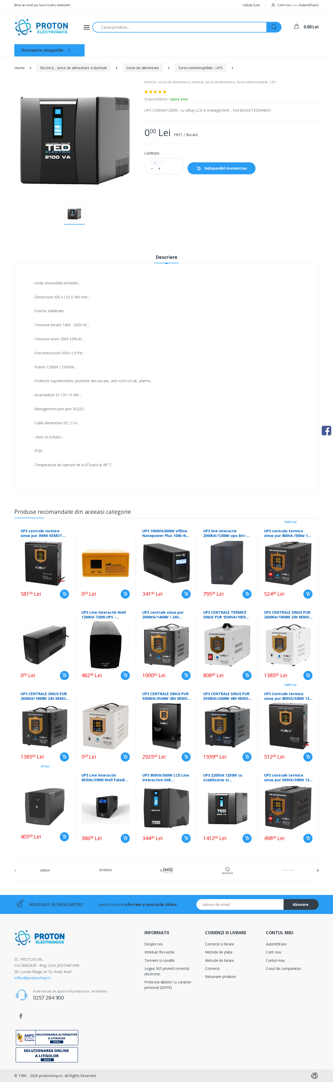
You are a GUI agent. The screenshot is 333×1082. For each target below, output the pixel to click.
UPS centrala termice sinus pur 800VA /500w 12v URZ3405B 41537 (288, 533)
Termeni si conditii (159, 960)
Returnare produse (220, 976)
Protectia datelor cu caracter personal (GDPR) (167, 984)
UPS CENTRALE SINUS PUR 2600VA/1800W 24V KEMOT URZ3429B (44, 696)
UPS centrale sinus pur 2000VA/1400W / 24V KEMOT (163, 614)
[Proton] (42, 27)
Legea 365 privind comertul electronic (166, 971)
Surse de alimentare (142, 67)
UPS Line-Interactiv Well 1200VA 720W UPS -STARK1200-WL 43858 (103, 614)
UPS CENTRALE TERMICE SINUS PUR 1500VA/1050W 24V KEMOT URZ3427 (226, 614)
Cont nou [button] (287, 5)
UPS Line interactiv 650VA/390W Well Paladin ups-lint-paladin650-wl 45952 (104, 777)
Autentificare (276, 944)
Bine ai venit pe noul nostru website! (42, 5)
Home (19, 67)
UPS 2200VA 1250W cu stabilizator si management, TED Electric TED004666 (222, 777)
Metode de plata (218, 952)
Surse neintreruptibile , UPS (200, 67)
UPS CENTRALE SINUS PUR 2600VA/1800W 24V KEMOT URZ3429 (288, 614)
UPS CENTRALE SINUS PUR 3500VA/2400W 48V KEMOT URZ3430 (227, 696)
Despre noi (122, 50)
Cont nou (273, 952)
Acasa (98, 50)
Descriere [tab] (167, 257)
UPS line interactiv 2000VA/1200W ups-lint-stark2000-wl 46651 (224, 533)
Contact (172, 50)
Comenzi (212, 968)
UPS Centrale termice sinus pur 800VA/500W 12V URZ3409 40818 (288, 696)
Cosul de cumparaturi (283, 968)
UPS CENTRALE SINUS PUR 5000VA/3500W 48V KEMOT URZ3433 (166, 696)
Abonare (301, 904)
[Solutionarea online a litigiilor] (46, 1054)
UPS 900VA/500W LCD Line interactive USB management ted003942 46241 (165, 777)
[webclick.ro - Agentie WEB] (314, 1075)
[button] (251, 5)
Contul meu (275, 960)
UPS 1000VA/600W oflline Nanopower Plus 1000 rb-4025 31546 (165, 533)
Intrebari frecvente (159, 952)
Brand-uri (148, 50)
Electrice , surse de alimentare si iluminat (73, 67)
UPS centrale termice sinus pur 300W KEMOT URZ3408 (41, 533)
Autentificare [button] (309, 5)
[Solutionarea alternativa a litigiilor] (46, 1037)
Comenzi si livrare (219, 944)
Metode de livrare (219, 960)
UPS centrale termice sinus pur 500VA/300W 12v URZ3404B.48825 (287, 777)
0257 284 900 (48, 997)
